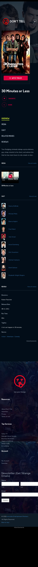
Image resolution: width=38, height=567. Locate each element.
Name (4, 480)
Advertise (5, 412)
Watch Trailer (17, 78)
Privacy (4, 414)
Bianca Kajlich (13, 221)
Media (4, 124)
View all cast (32, 196)
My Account (5, 461)
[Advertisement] (19, 547)
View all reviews (31, 286)
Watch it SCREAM (7, 441)
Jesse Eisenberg (14, 244)
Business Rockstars (8, 439)
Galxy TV (4, 434)
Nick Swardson (13, 252)
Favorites (4, 463)
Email (4, 491)
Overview (5, 118)
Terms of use (6, 417)
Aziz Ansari (12, 237)
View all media (32, 163)
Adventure (10, 337)
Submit (5, 500)
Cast (4, 130)
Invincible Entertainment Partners (17, 516)
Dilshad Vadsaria (14, 260)
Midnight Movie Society (9, 436)
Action (4, 337)
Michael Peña (13, 214)
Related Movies (8, 136)
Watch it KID (6, 444)
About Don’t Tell (7, 409)
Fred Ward (12, 229)
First (3, 487)
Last (21, 487)
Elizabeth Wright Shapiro (17, 275)
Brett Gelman (13, 267)
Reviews (5, 142)
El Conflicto (5, 446)
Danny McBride (13, 206)
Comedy (17, 337)
